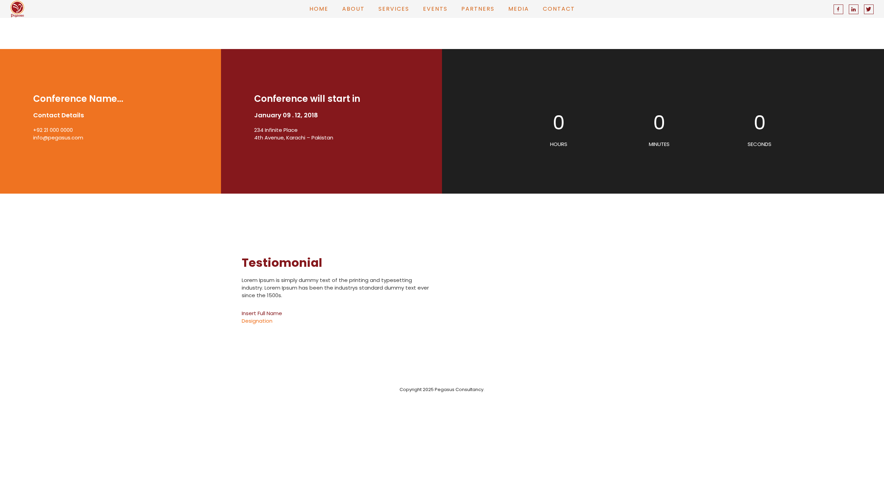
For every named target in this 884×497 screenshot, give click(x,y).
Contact (559, 9)
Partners (477, 9)
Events (435, 9)
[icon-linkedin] (855, 9)
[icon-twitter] (869, 9)
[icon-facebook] (840, 9)
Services (393, 9)
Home (318, 9)
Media (518, 9)
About (353, 9)
